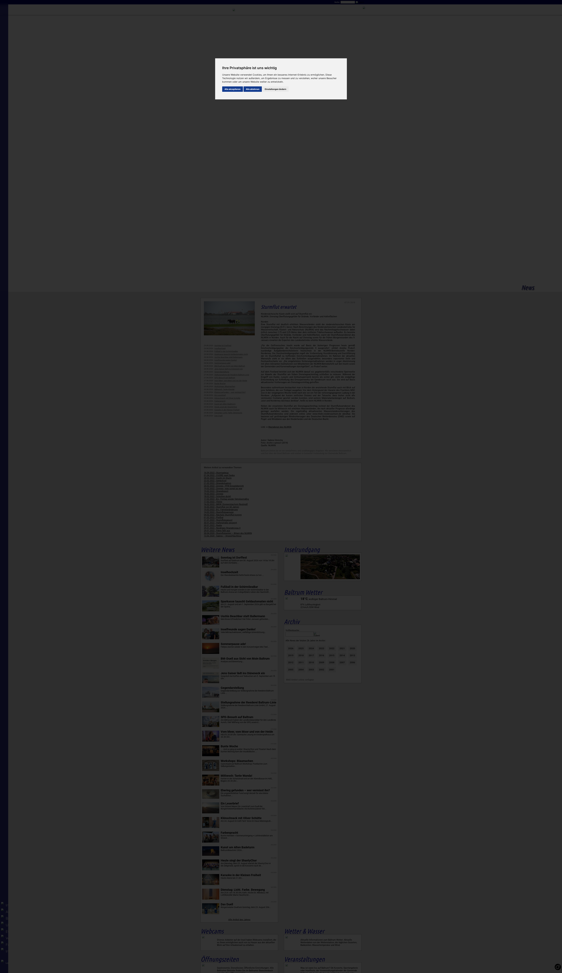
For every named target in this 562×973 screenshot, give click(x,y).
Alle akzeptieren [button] (233, 89)
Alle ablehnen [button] (252, 89)
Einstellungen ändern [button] (275, 89)
